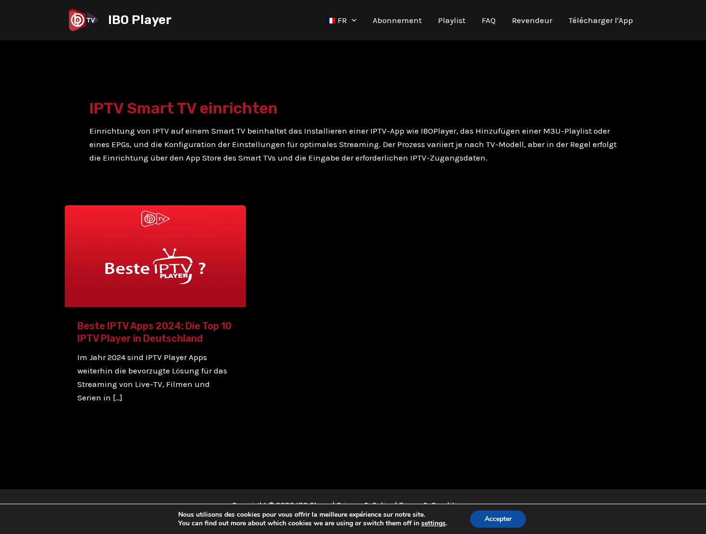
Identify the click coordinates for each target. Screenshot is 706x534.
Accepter (498, 518)
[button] (351, 20)
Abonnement (397, 20)
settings (433, 523)
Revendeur (532, 20)
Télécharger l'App (601, 20)
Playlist (451, 20)
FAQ (489, 20)
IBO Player (139, 19)
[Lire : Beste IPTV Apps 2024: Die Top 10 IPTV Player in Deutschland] (155, 255)
